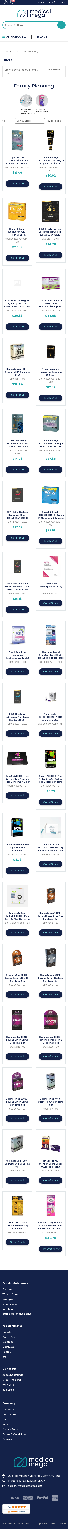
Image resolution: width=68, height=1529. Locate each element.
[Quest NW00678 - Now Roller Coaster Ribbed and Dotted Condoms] (51, 758)
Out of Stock (50, 603)
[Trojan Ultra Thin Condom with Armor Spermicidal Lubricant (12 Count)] (17, 140)
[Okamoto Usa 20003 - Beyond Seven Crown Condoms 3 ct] (17, 1081)
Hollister (7, 1332)
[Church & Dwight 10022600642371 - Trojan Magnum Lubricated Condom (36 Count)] (51, 140)
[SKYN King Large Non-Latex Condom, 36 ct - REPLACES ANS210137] (51, 211)
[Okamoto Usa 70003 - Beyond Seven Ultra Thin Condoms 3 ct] (17, 957)
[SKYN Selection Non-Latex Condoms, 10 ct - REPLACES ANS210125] (17, 566)
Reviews (7, 1439)
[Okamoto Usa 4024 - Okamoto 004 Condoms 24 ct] (17, 351)
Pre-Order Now (50, 1248)
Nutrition (7, 1309)
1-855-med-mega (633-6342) (51, 2)
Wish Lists (8, 1384)
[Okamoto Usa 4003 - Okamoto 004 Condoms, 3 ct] (17, 1143)
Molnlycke (8, 1347)
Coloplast (8, 1342)
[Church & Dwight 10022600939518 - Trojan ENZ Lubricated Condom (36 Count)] (51, 494)
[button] (34, 71)
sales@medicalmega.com (25, 1486)
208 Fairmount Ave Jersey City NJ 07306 (34, 1476)
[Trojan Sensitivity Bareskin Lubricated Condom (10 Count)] (17, 423)
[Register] (6, 2)
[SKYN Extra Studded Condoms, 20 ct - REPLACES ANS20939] (17, 494)
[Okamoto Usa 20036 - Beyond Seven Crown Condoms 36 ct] (51, 1019)
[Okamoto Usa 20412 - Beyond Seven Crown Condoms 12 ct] (17, 1019)
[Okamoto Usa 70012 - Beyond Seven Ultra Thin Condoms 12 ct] (51, 896)
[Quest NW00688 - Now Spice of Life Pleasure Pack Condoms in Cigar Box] (17, 758)
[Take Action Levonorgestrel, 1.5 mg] (51, 566)
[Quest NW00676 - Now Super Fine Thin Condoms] (17, 827)
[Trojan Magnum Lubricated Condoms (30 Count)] (51, 351)
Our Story (8, 1409)
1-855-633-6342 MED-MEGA (26, 1481)
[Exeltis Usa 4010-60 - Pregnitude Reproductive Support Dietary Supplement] (51, 283)
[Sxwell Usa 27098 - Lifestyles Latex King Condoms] (17, 1205)
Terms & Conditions (14, 1434)
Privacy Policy (10, 1429)
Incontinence (10, 1304)
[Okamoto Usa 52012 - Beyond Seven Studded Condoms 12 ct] (51, 957)
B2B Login (8, 1389)
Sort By (20, 120)
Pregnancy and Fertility (42, 110)
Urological (8, 1299)
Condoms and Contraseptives (26, 110)
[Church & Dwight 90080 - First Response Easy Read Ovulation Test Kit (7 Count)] (51, 1205)
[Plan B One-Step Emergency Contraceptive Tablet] (17, 635)
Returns (7, 1424)
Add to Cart (17, 183)
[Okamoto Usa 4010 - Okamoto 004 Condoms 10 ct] (51, 1081)
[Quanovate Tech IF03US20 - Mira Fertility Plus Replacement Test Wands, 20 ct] (51, 827)
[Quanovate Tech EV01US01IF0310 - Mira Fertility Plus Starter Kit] (17, 896)
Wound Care (10, 1294)
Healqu (6, 1352)
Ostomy (7, 1289)
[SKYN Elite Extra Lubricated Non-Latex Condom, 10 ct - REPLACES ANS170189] (17, 696)
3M (4, 1356)
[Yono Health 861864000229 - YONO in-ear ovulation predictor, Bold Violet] (51, 696)
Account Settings (12, 1375)
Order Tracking (11, 1380)
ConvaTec (8, 1337)
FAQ (4, 1419)
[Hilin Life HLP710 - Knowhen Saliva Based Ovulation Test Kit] (51, 1143)
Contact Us (9, 1414)
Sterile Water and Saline (16, 1314)
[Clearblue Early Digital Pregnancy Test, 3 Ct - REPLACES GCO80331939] (17, 283)
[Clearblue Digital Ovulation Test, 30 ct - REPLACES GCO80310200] (51, 635)
